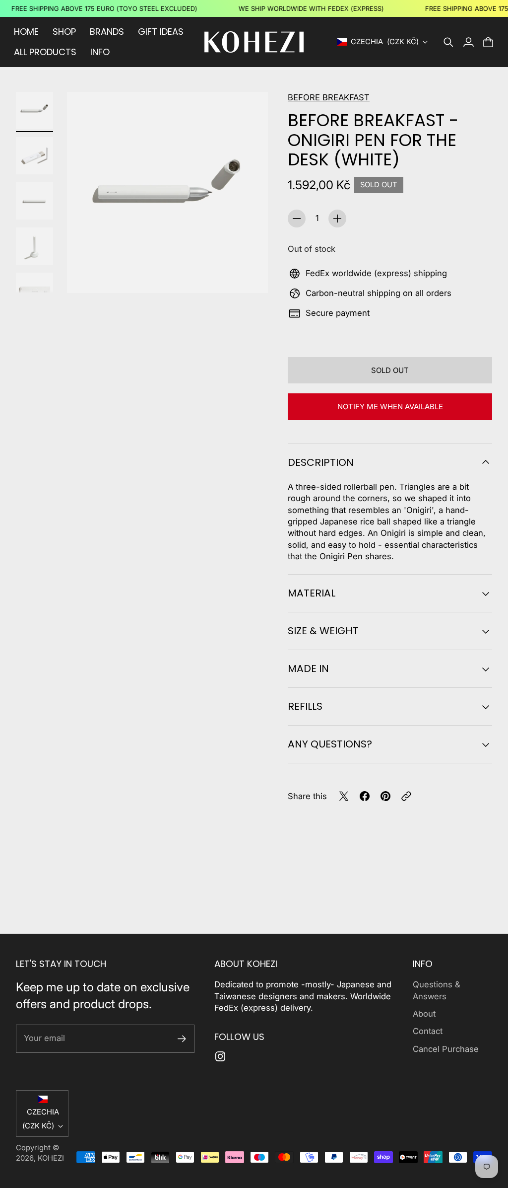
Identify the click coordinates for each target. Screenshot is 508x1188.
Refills (305, 706)
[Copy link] (406, 796)
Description (321, 462)
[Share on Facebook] (365, 796)
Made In (308, 668)
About (424, 1014)
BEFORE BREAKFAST (329, 97)
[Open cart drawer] (488, 42)
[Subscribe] (182, 1039)
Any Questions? (330, 744)
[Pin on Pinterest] (385, 796)
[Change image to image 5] (34, 291)
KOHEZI (51, 1158)
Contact (428, 1031)
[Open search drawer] (448, 42)
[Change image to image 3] (34, 201)
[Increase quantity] (337, 218)
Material (311, 593)
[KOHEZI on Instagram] (220, 1056)
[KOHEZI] (254, 42)
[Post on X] (344, 796)
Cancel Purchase (446, 1049)
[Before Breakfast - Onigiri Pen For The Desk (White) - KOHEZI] (167, 192)
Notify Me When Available (390, 406)
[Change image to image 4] (34, 246)
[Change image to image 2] (34, 155)
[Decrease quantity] (297, 218)
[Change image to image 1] (34, 110)
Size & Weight (323, 631)
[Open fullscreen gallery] (249, 274)
